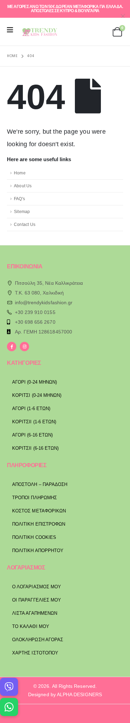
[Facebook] (11, 346)
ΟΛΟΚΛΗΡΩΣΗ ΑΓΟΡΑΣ (37, 639)
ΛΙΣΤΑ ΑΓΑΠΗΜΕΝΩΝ (34, 613)
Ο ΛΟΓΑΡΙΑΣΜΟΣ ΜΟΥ (36, 586)
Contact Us (24, 224)
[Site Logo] (38, 31)
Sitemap (22, 211)
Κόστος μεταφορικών (39, 510)
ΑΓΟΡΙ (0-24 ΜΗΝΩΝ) (34, 382)
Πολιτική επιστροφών (38, 524)
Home (20, 173)
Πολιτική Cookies (34, 537)
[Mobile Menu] (12, 30)
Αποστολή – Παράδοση (39, 484)
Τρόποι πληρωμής (34, 497)
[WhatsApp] (9, 707)
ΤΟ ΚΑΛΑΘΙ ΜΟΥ (30, 626)
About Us (23, 185)
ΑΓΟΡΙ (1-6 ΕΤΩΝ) (31, 408)
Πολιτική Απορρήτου (37, 550)
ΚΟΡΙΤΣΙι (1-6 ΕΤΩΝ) (34, 421)
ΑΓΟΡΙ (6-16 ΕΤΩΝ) (32, 435)
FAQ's (19, 198)
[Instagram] (24, 346)
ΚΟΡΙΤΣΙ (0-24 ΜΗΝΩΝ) (36, 395)
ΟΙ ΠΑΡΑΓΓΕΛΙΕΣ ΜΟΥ (36, 600)
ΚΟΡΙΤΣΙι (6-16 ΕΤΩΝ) (35, 448)
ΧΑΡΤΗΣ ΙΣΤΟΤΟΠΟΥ (35, 652)
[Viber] (9, 687)
